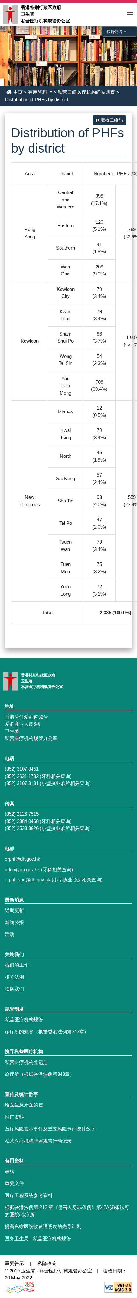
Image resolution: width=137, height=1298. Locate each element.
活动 (9, 934)
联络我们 (14, 989)
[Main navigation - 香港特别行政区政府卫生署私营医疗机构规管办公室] (10, 14)
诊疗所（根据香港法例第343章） (40, 1074)
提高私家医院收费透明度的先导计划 (43, 1226)
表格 (9, 1171)
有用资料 (38, 92)
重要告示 (14, 1263)
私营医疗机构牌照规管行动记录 (38, 1140)
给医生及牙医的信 (24, 1104)
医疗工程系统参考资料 (29, 1195)
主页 (18, 92)
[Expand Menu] (130, 13)
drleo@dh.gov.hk (22, 869)
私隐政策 (46, 1263)
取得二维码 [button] (111, 120)
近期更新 (14, 910)
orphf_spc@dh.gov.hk (27, 879)
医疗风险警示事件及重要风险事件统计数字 (50, 1128)
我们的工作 (17, 965)
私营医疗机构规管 (24, 1019)
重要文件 (14, 1183)
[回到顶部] (117, 1246)
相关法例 (14, 977)
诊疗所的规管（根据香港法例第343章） (47, 1031)
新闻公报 (14, 922)
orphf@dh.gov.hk (22, 859)
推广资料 (14, 1117)
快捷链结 (115, 31)
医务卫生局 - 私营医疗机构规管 (38, 1238)
